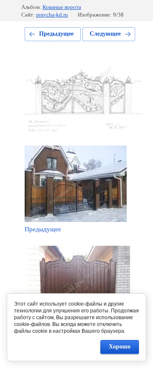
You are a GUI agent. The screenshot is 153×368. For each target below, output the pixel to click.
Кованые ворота (61, 7)
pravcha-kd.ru (52, 14)
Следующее (105, 34)
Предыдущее (56, 34)
